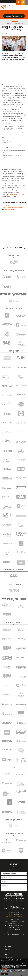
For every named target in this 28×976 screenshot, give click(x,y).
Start (8, 21)
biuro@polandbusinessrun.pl (14, 916)
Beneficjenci (8, 946)
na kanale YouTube (10, 209)
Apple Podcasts (16, 207)
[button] (18, 2)
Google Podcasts (6, 207)
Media (6, 954)
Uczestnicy (8, 949)
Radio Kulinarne (13, 194)
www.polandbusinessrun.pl (9, 205)
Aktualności (15, 21)
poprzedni (8, 247)
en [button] (26, 2)
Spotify (22, 207)
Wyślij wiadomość (14, 894)
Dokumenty (8, 957)
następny (19, 247)
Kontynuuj (4, 974)
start (6, 944)
